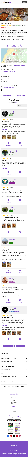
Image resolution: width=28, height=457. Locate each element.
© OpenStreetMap (15, 61)
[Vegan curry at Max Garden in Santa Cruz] (9, 226)
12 (3, 9)
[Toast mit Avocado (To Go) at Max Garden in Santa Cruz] (14, 137)
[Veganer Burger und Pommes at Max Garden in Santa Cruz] (9, 137)
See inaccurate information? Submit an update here (13, 372)
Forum (14, 400)
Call (7, 46)
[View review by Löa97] (5, 114)
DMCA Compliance (14, 448)
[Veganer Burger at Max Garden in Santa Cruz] (4, 137)
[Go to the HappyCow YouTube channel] (11, 436)
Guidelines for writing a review (8, 358)
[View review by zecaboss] (5, 181)
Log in (24, 2)
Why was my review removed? (8, 356)
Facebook (20, 46)
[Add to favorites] (26, 9)
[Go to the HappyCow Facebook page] (8, 436)
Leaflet (5, 61)
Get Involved (14, 403)
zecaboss (11, 180)
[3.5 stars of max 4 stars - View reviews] (4, 25)
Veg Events (14, 399)
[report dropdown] (25, 112)
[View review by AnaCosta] (5, 280)
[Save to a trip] (23, 9)
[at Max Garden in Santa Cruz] (4, 264)
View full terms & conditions (8, 382)
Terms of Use (14, 445)
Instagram (14, 46)
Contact (14, 410)
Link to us (14, 411)
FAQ (14, 408)
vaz (10, 208)
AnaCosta (11, 278)
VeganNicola (12, 151)
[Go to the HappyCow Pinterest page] (17, 436)
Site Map (14, 413)
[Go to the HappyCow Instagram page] (20, 436)
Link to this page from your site (8, 376)
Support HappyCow (14, 450)
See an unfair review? (6, 379)
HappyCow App (14, 416)
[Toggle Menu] (1, 2)
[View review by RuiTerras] (5, 310)
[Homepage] (7, 2)
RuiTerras (10, 90)
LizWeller (11, 239)
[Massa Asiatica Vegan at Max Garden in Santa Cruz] (19, 333)
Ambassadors (14, 397)
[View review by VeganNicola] (5, 153)
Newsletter (14, 402)
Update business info (8, 87)
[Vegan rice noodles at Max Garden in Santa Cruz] (14, 226)
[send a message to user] (13, 112)
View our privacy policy (7, 361)
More (2, 41)
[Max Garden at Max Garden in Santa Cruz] (4, 333)
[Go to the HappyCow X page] (14, 436)
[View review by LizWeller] (5, 241)
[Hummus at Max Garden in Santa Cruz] (4, 226)
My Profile (14, 396)
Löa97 (10, 112)
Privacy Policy (14, 442)
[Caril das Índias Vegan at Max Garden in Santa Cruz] (14, 333)
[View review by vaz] (5, 209)
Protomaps (9, 61)
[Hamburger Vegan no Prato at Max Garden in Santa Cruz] (9, 333)
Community (14, 394)
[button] (14, 54)
